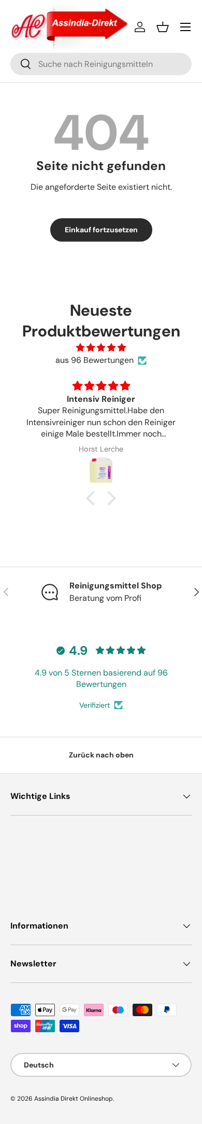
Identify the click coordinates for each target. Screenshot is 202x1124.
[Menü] (185, 27)
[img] (101, 347)
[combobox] (101, 64)
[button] (162, 27)
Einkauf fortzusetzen (101, 229)
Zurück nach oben (101, 755)
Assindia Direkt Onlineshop (73, 1098)
